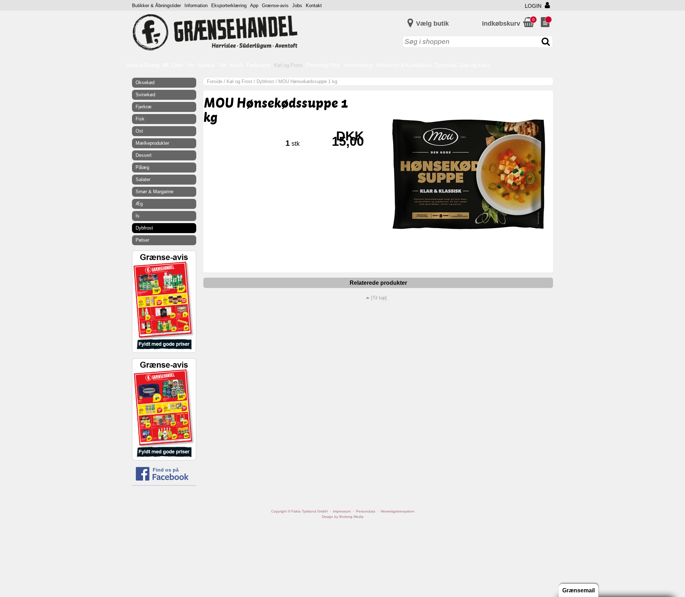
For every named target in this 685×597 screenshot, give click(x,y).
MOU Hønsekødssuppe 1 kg (307, 81)
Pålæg (142, 167)
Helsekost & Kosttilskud (403, 65)
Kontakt (314, 5)
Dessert (144, 155)
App (254, 5)
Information (196, 5)
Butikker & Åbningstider (156, 5)
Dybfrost (265, 81)
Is (137, 215)
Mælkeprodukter (152, 143)
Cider (177, 65)
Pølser (142, 240)
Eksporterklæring (229, 5)
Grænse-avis (275, 5)
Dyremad (445, 65)
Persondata (365, 511)
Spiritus (206, 65)
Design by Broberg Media (343, 517)
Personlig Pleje (323, 65)
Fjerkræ (144, 106)
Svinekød (145, 94)
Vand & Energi (142, 65)
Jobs (297, 5)
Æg (139, 203)
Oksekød (145, 82)
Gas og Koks (475, 65)
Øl (165, 65)
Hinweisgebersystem (397, 511)
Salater (143, 179)
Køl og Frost (288, 65)
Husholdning (358, 65)
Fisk (140, 119)
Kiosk (236, 65)
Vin (190, 65)
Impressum (342, 511)
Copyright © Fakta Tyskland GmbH (299, 511)
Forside (214, 81)
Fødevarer (259, 65)
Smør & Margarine (154, 191)
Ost (139, 131)
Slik (222, 65)
